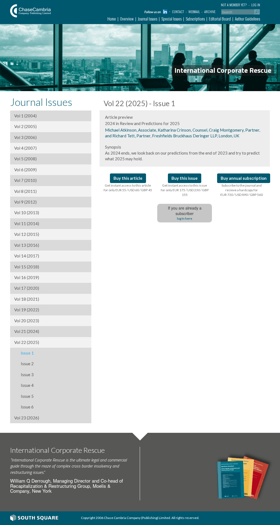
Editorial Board (220, 18)
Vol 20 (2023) (26, 320)
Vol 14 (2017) (26, 255)
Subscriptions (195, 18)
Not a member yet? (234, 4)
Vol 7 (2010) (25, 180)
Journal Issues (147, 18)
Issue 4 (24, 385)
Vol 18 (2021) (26, 299)
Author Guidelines (247, 18)
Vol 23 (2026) (26, 417)
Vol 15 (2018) (26, 266)
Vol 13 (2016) (26, 245)
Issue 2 (24, 363)
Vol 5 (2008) (25, 158)
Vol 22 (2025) (26, 342)
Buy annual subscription (244, 178)
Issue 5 (24, 396)
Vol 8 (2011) (25, 191)
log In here (184, 218)
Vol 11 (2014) (26, 223)
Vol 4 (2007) (25, 148)
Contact (178, 11)
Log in (255, 4)
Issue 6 (24, 406)
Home (111, 18)
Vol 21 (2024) (26, 331)
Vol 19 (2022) (26, 309)
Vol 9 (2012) (25, 201)
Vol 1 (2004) (25, 115)
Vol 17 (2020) (26, 288)
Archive (209, 11)
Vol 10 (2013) (26, 212)
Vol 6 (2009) (25, 169)
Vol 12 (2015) (26, 234)
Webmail (194, 11)
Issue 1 (24, 352)
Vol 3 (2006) (25, 137)
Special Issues (171, 18)
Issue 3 (24, 374)
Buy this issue (184, 178)
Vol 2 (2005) (25, 126)
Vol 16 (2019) (26, 277)
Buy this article (127, 178)
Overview (127, 18)
